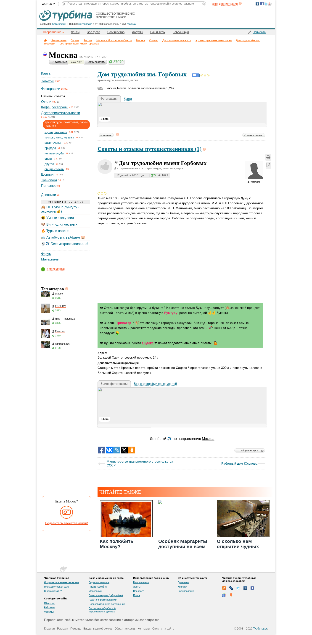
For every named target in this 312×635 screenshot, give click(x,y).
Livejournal (231, 588)
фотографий (59, 24)
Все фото (93, 32)
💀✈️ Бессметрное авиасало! (64, 244)
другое (49, 164)
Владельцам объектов (97, 628)
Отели (46, 102)
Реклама (62, 628)
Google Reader (224, 595)
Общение (49, 603)
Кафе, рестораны (54, 107)
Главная (45, 40)
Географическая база (56, 586)
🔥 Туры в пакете (55, 231)
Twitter (238, 588)
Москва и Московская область (114, 40)
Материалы (50, 259)
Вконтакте (245, 588)
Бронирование (186, 591)
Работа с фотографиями (103, 599)
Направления (58, 40)
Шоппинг (48, 174)
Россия (88, 40)
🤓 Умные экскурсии (57, 218)
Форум (46, 254)
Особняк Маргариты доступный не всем (182, 544)
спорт (48, 158)
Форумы (137, 32)
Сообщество (115, 32)
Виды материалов (99, 582)
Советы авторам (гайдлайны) (106, 595)
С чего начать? (53, 591)
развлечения (53, 142)
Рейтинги (49, 607)
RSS (224, 588)
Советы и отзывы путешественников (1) (149, 148)
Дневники (48, 195)
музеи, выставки (56, 132)
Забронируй (181, 32)
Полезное (48, 185)
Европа (75, 40)
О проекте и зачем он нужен (61, 582)
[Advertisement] (65, 424)
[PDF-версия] (268, 165)
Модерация (95, 591)
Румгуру (170, 313)
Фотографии (50, 89)
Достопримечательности (176, 40)
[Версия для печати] (268, 157)
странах (131, 24)
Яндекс (147, 343)
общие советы (54, 169)
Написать (259, 32)
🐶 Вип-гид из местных (59, 224)
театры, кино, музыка (59, 137)
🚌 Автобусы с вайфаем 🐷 (63, 237)
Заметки (47, 81)
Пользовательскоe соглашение (107, 604)
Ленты (75, 32)
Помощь (75, 628)
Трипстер (123, 323)
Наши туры (157, 32)
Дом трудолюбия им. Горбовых (142, 74)
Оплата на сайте (163, 628)
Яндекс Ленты (231, 595)
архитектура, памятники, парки (214, 40)
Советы (153, 40)
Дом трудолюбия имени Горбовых (79, 43)
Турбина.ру (260, 628)
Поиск (136, 595)
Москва (140, 40)
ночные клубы (54, 153)
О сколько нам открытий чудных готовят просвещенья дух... (243, 549)
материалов (85, 24)
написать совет (255, 135)
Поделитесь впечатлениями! (66, 523)
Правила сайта (98, 586)
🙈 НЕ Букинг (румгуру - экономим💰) (60, 209)
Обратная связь (125, 628)
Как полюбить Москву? (116, 544)
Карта (45, 73)
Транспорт (49, 180)
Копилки (182, 586)
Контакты (144, 628)
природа (50, 148)
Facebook (252, 588)
